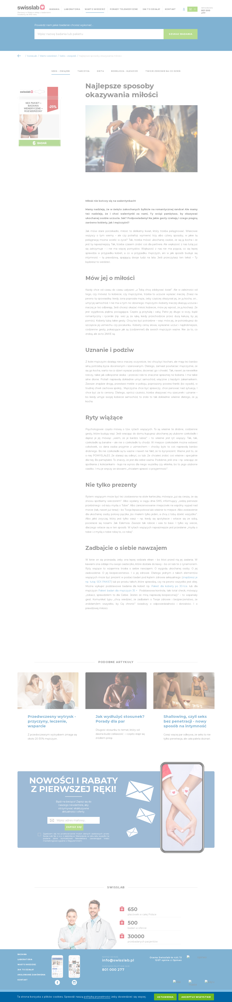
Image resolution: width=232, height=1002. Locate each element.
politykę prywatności (97, 996)
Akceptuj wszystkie (196, 997)
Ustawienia (165, 997)
